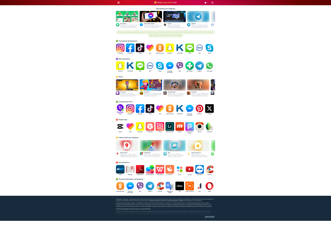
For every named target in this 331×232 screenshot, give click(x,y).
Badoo (120, 113)
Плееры (185, 32)
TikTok (140, 53)
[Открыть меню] (118, 2)
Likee (150, 53)
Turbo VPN (169, 174)
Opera (209, 191)
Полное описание (209, 216)
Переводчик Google (170, 192)
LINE (190, 53)
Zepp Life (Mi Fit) (190, 191)
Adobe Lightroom (170, 131)
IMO (199, 53)
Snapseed (209, 131)
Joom (199, 191)
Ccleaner (209, 174)
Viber (179, 71)
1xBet (120, 174)
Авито (179, 174)
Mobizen (180, 131)
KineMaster (150, 131)
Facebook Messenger (170, 71)
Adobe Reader (140, 174)
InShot (160, 131)
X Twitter (209, 113)
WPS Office (160, 174)
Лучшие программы (176, 35)
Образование (164, 35)
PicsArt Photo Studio (189, 132)
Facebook (130, 53)
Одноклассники (160, 53)
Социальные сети (139, 32)
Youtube (190, 174)
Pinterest (199, 113)
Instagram (120, 53)
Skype (209, 53)
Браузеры (192, 32)
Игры (119, 32)
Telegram (199, 71)
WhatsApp (209, 71)
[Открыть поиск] (212, 2)
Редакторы (150, 32)
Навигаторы (159, 32)
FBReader (130, 174)
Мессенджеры (127, 32)
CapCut (120, 131)
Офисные (178, 32)
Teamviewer (200, 174)
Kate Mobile (180, 53)
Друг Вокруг (190, 71)
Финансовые (153, 35)
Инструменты (209, 32)
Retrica (199, 131)
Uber (180, 191)
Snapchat (169, 53)
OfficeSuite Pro (150, 174)
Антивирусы (169, 32)
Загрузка (200, 32)
